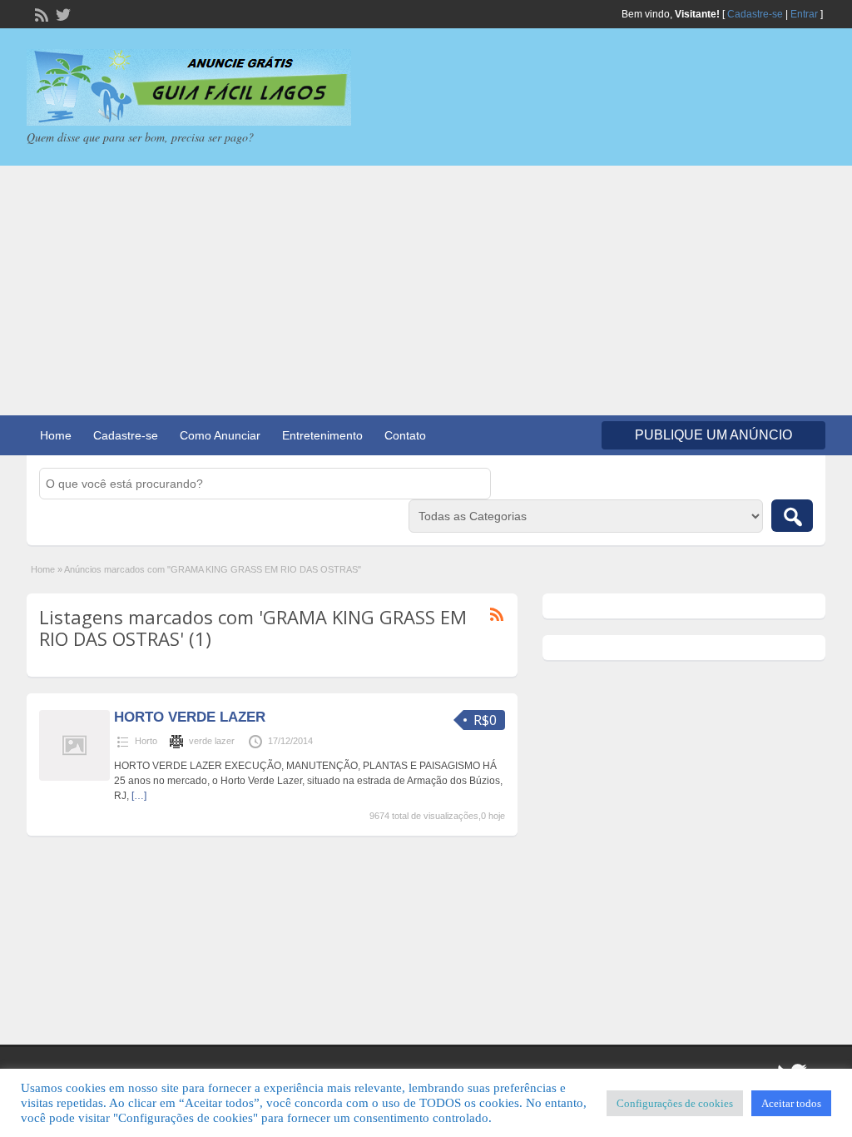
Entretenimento (322, 435)
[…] (138, 796)
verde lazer (212, 741)
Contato (405, 435)
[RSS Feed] (40, 13)
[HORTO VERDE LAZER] (74, 777)
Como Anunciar (220, 435)
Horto (146, 741)
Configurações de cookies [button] (675, 1103)
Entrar (804, 14)
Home (56, 435)
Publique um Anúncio (713, 435)
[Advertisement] (426, 290)
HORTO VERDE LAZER (189, 717)
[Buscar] (792, 515)
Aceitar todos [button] (791, 1103)
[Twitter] (61, 13)
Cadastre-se (755, 14)
